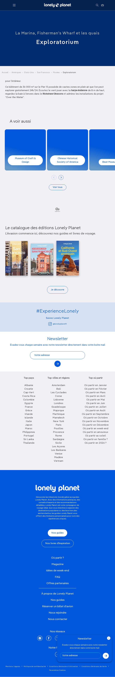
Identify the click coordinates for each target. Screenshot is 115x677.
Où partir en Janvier (95, 385)
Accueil (5, 73)
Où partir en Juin (95, 403)
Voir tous (57, 187)
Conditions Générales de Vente (94, 666)
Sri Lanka (29, 439)
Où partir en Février (95, 389)
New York (58, 421)
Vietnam (58, 461)
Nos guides (57, 533)
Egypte (29, 403)
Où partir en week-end (95, 428)
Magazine (57, 564)
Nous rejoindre (57, 612)
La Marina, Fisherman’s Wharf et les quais (57, 33)
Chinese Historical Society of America (67, 160)
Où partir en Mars (96, 392)
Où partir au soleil (95, 436)
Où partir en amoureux (95, 432)
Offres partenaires (57, 583)
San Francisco (43, 73)
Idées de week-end (57, 570)
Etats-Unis (29, 73)
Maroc (28, 428)
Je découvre (57, 290)
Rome (58, 436)
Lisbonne (58, 400)
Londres (58, 403)
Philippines (28, 432)
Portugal (29, 436)
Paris (59, 425)
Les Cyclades (58, 392)
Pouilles (58, 428)
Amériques (16, 73)
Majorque (58, 410)
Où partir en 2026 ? (96, 443)
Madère (58, 457)
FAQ (57, 577)
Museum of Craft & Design (25, 160)
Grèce (28, 410)
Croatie (28, 389)
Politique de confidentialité (35, 666)
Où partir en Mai (95, 400)
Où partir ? (57, 557)
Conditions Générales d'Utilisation (63, 666)
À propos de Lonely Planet (57, 593)
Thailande (29, 443)
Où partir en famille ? (95, 439)
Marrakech (59, 418)
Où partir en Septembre (95, 414)
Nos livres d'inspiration (57, 543)
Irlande (29, 414)
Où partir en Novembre (95, 421)
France (29, 407)
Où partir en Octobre (95, 418)
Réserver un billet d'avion (57, 606)
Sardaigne (58, 439)
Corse (58, 396)
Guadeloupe (59, 407)
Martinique (59, 414)
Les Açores (58, 446)
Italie (29, 421)
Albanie (28, 385)
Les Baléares (58, 450)
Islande (29, 418)
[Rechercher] (97, 5)
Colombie (28, 400)
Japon (28, 425)
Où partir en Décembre (95, 425)
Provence (58, 432)
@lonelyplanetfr (60, 324)
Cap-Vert (29, 392)
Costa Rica (28, 396)
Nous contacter (57, 619)
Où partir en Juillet (95, 407)
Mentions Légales (13, 666)
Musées (56, 73)
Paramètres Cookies (57, 670)
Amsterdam (58, 385)
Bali (58, 389)
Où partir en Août (96, 410)
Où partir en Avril (95, 396)
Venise (58, 454)
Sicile (58, 443)
